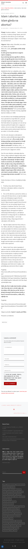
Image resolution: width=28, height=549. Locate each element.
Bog (4, 484)
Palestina (5, 518)
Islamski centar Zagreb (9, 501)
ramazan (18, 521)
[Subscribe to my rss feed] (12, 546)
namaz (5, 516)
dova (4, 492)
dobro (12, 487)
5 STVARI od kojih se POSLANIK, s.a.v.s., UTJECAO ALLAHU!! (12, 427)
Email (7, 364)
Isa (15, 494)
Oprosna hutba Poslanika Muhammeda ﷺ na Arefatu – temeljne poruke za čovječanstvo (13, 439)
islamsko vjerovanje (8, 506)
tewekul (14, 525)
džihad (5, 494)
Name (7, 358)
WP (8, 542)
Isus (17, 506)
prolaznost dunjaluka (8, 521)
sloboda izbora (13, 523)
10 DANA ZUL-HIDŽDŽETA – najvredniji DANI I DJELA (12, 430)
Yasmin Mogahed (7, 528)
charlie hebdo (20, 484)
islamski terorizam (8, 504)
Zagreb (16, 528)
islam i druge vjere (8, 496)
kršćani (22, 506)
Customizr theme (21, 542)
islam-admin (5, 28)
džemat (21, 492)
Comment (8, 347)
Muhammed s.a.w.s (8, 513)
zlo (15, 530)
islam (19, 494)
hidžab (10, 494)
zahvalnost (6, 530)
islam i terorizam (19, 496)
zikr (12, 530)
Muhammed (16, 511)
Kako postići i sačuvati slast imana (9, 436)
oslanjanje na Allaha (14, 516)
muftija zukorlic (7, 511)
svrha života (6, 525)
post (11, 518)
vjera (19, 525)
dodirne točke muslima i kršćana (12, 489)
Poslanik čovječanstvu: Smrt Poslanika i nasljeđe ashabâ (12, 433)
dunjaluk (10, 492)
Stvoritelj (21, 523)
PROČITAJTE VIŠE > (6, 462)
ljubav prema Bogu (14, 508)
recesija (5, 523)
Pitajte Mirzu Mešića (9, 8)
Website (8, 370)
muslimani (18, 513)
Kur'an (5, 508)
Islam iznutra (11, 540)
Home (2, 8)
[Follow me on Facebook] (15, 546)
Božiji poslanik (11, 484)
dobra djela (6, 487)
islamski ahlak (7, 499)
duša (15, 492)
